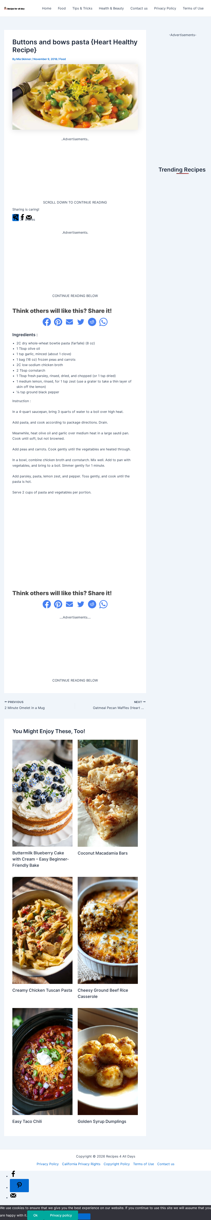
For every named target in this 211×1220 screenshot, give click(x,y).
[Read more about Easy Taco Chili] (42, 1061)
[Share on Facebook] (47, 322)
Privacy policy (61, 1215)
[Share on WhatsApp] (103, 322)
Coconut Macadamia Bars (103, 853)
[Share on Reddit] (92, 322)
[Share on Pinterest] (58, 322)
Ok (35, 1215)
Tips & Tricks (82, 8)
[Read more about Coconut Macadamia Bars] (108, 793)
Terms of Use (193, 8)
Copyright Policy (117, 1164)
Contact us (139, 8)
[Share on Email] (69, 322)
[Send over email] (13, 1197)
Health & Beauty (111, 8)
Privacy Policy (165, 8)
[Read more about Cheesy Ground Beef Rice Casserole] (108, 930)
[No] (84, 1216)
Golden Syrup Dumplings (102, 1121)
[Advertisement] (75, 171)
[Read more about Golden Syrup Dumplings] (108, 1061)
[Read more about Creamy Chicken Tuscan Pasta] (42, 930)
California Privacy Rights (81, 1164)
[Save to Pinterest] (19, 1185)
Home (46, 8)
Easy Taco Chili (27, 1121)
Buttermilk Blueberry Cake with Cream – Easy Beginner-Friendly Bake (40, 859)
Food (62, 8)
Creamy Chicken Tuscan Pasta (42, 990)
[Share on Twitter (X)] (81, 322)
